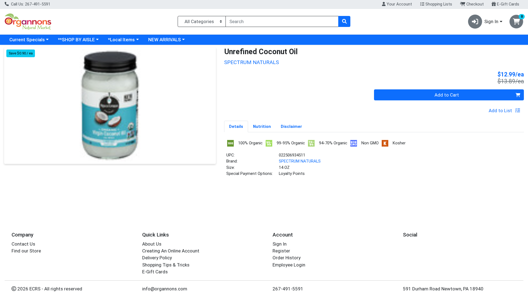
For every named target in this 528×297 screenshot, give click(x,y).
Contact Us (23, 244)
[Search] (344, 21)
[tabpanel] (374, 160)
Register (281, 251)
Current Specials (27, 39)
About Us (151, 244)
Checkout (474, 4)
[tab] (236, 126)
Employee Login (289, 265)
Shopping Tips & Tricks (165, 265)
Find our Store (26, 251)
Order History (287, 257)
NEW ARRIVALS (164, 39)
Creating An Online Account (170, 251)
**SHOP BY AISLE (76, 39)
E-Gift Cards (507, 4)
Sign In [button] (491, 21)
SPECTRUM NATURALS (300, 161)
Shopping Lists (438, 4)
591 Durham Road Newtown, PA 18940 (443, 289)
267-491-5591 (288, 289)
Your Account (399, 4)
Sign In (280, 244)
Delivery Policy (157, 257)
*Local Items (121, 39)
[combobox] (282, 21)
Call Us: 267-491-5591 (30, 4)
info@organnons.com (164, 289)
